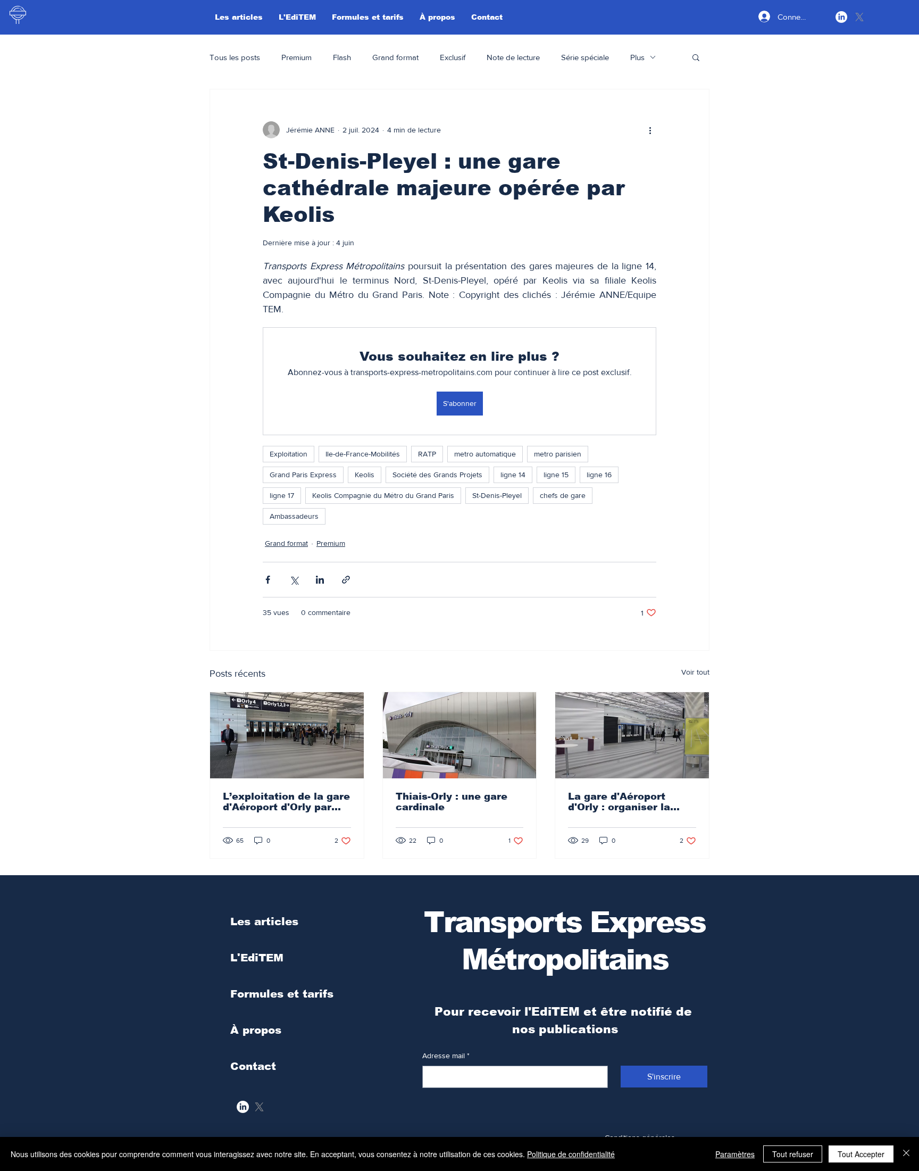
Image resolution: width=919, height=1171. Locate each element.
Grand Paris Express (303, 474)
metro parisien (557, 454)
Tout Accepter (861, 1154)
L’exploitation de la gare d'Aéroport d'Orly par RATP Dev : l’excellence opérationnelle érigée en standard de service (286, 801)
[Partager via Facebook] (268, 580)
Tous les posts (235, 57)
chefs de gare (563, 495)
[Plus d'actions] (650, 129)
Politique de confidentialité (571, 1154)
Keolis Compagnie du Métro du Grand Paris (383, 495)
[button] (696, 57)
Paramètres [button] (735, 1154)
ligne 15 (556, 474)
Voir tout (695, 672)
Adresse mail (446, 1055)
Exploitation (288, 454)
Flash (342, 57)
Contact (253, 1066)
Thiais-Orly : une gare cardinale (451, 801)
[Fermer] (906, 1153)
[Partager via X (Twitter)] (294, 580)
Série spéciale (585, 57)
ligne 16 (599, 474)
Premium (296, 57)
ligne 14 (512, 474)
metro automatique (485, 454)
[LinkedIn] (841, 17)
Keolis (364, 474)
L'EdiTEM (256, 958)
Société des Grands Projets (437, 474)
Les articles (264, 921)
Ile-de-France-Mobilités (362, 454)
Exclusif (452, 57)
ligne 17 (282, 495)
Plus (637, 57)
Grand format (395, 57)
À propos (255, 1030)
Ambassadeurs (294, 516)
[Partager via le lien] (346, 580)
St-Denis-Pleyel (497, 495)
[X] (859, 17)
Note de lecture (513, 57)
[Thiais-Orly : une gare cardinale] (460, 735)
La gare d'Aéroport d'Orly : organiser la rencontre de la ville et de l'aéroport (627, 801)
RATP (427, 454)
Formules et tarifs (281, 994)
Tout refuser (792, 1154)
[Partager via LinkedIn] (320, 580)
